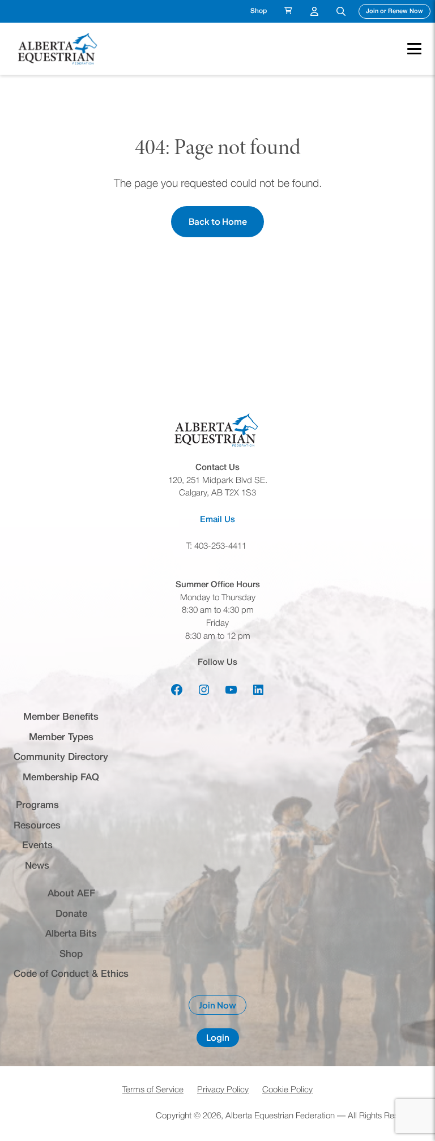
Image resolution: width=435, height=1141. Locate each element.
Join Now (222, 1007)
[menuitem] (288, 11)
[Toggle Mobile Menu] (408, 48)
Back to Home (218, 221)
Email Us (217, 520)
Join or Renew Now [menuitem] (398, 11)
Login (222, 1039)
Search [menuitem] (341, 11)
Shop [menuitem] (258, 11)
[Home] (59, 49)
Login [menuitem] (314, 11)
